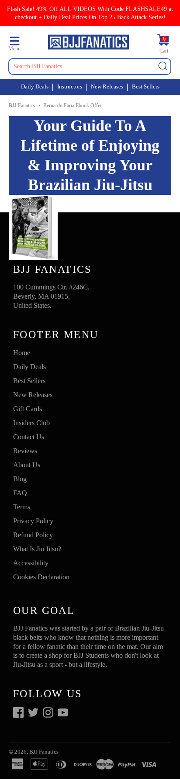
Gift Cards (27, 408)
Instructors (69, 86)
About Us (26, 465)
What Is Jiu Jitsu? (37, 549)
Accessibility (30, 563)
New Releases (107, 86)
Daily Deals (34, 86)
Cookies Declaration (41, 577)
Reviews (25, 451)
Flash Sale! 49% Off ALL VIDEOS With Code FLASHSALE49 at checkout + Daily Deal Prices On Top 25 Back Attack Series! (90, 13)
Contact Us (28, 437)
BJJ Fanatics (22, 105)
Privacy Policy (33, 521)
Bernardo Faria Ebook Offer (72, 105)
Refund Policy (33, 535)
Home (21, 352)
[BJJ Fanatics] (88, 43)
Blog (20, 479)
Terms (21, 507)
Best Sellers (145, 86)
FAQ (20, 493)
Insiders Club (31, 423)
